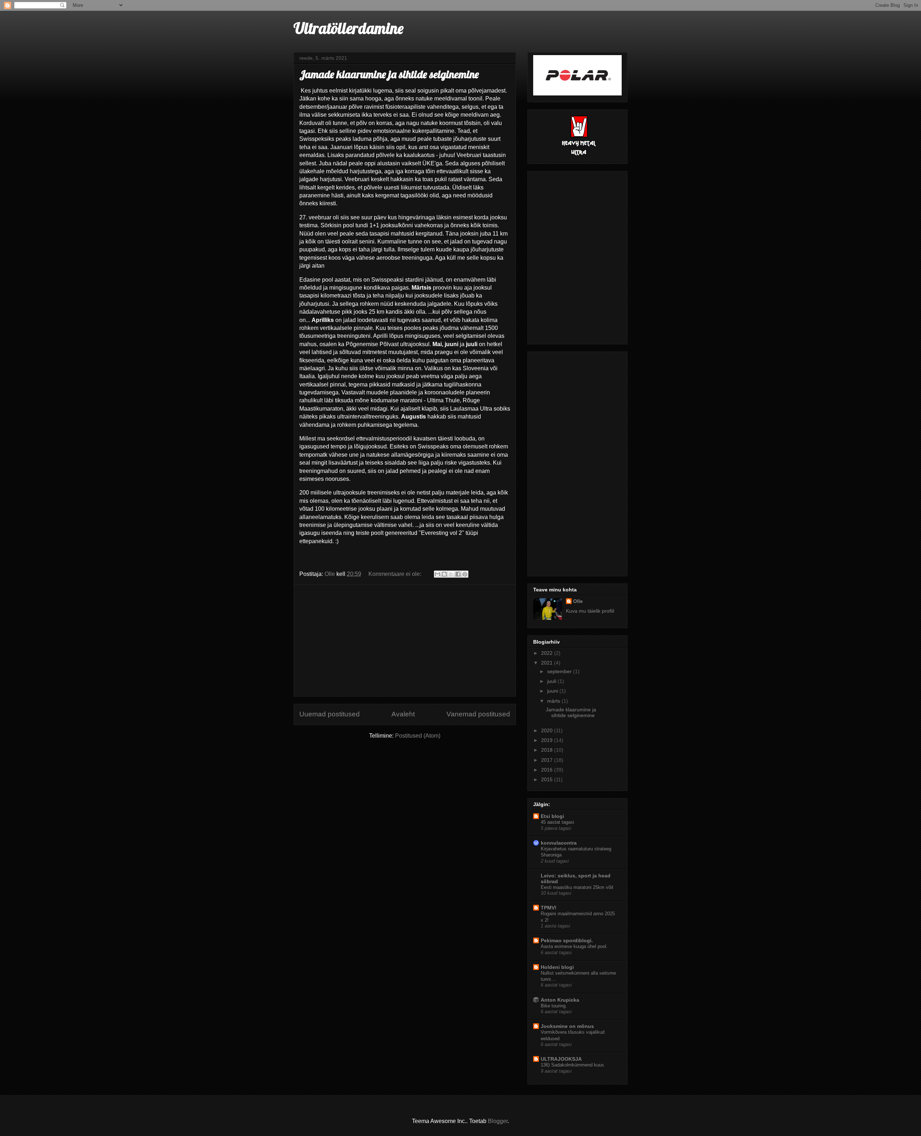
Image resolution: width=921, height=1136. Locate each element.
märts (554, 701)
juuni (553, 691)
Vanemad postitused (478, 714)
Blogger (498, 1121)
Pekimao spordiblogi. (567, 940)
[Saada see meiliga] (437, 574)
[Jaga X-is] (451, 574)
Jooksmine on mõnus (567, 1026)
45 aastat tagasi (557, 822)
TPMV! (549, 908)
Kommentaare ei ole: (395, 574)
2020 (547, 730)
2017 (547, 760)
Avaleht (403, 714)
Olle (578, 601)
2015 (547, 779)
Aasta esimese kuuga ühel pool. (574, 946)
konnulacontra (559, 843)
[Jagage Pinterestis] (464, 574)
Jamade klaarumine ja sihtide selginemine (389, 74)
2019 (547, 740)
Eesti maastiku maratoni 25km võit (577, 887)
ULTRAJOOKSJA (561, 1059)
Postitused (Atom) (417, 736)
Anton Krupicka (560, 1000)
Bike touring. (554, 1005)
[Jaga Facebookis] (458, 574)
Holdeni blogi (557, 967)
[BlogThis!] (444, 574)
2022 (547, 653)
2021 (547, 663)
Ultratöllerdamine (348, 28)
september (560, 671)
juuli (552, 681)
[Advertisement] (404, 640)
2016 (547, 770)
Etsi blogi (552, 816)
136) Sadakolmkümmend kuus (572, 1065)
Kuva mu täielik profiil (590, 611)
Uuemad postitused (329, 714)
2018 (547, 750)
